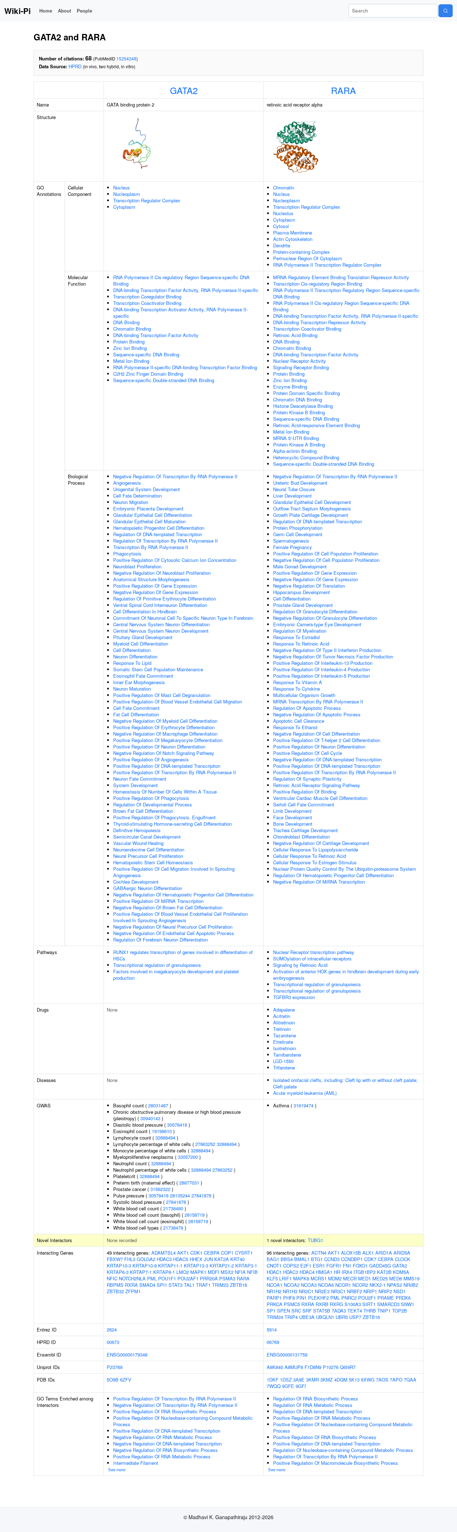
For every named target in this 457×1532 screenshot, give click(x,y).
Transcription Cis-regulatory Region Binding (317, 283)
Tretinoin (282, 1029)
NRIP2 (385, 1291)
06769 (273, 1342)
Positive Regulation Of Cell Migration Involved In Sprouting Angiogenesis (174, 872)
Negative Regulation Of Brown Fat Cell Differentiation (167, 907)
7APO (396, 1379)
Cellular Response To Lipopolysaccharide (315, 849)
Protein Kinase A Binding (299, 444)
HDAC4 (307, 1272)
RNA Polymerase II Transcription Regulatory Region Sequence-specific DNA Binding (346, 293)
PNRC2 (349, 1297)
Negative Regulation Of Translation (309, 585)
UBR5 (342, 1317)
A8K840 (275, 1367)
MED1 (364, 1278)
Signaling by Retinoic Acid (300, 965)
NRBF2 (354, 1291)
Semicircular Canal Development (147, 836)
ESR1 (319, 1265)
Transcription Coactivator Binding (147, 303)
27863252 (205, 1144)
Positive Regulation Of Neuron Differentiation (159, 746)
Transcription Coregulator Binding (147, 296)
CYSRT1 (244, 1252)
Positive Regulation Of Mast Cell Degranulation (161, 695)
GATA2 (184, 90)
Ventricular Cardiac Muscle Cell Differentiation (320, 798)
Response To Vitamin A (297, 682)
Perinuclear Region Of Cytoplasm (307, 258)
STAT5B (321, 1310)
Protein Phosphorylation (297, 527)
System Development (135, 785)
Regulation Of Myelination (299, 630)
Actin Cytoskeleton (292, 239)
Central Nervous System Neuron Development (161, 630)
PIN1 (301, 1297)
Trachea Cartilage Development (305, 830)
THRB (369, 1310)
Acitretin (281, 1016)
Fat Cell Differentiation (136, 714)
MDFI (213, 1272)
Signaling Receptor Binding (301, 367)
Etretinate (283, 1041)
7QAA (410, 1379)
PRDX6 (403, 1297)
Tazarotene (284, 1035)
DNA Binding (126, 322)
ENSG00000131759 (287, 1354)
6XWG (368, 1379)
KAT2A (221, 1259)
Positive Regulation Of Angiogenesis (151, 759)
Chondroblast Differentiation (301, 836)
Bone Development (292, 823)
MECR (350, 1278)
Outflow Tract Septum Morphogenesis (312, 508)
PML (152, 1278)
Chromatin (283, 187)
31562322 (160, 1189)
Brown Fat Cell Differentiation (143, 810)
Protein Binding (129, 341)
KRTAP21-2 (222, 1265)
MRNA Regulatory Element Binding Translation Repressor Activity (341, 277)
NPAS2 (394, 1284)
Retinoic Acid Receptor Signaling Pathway (316, 785)
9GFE (288, 1386)
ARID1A (383, 1252)
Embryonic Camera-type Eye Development (317, 624)
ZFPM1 (133, 1291)
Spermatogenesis (291, 540)
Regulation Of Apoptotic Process (307, 708)
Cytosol (281, 226)
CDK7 (370, 1259)
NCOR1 (343, 1284)
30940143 (150, 1118)
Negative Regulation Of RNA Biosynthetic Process (165, 1450)
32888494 (165, 1137)
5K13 (354, 1379)
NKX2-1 (378, 1284)
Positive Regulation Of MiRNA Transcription (158, 901)
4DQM (340, 1379)
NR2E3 (322, 1291)
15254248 (126, 58)
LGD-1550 (283, 1061)
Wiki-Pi (17, 11)
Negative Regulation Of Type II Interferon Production (327, 650)
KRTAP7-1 (141, 1272)
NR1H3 (290, 1291)
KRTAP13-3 (196, 1265)
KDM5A (401, 1272)
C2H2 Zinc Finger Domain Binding (148, 373)
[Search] (445, 10)
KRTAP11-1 (170, 1265)
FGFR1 (333, 1265)
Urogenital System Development (146, 489)
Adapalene (284, 1009)
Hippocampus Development (301, 592)
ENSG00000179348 (127, 1354)
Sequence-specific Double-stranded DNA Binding (163, 380)
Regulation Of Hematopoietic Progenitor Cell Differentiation (333, 875)
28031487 (158, 1105)
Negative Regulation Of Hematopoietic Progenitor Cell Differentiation (183, 894)
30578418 (177, 1124)
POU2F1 (367, 1297)
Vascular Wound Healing (138, 843)
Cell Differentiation (132, 650)
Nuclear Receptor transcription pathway (313, 952)
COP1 (227, 1252)
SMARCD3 (388, 1304)
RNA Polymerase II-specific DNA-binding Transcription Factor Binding (185, 367)
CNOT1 (274, 1265)
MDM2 (335, 1278)
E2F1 (305, 1265)
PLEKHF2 (318, 1297)
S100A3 (353, 1304)
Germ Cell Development (297, 534)
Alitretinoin (284, 1022)
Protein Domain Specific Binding (306, 393)
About (64, 10)
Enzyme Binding (290, 386)
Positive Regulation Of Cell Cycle (307, 753)
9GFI (301, 1386)
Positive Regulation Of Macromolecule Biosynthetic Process (335, 1462)
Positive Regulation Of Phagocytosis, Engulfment (164, 817)
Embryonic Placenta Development (148, 508)
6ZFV (125, 1379)
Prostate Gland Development (303, 605)
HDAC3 (164, 1259)
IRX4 (347, 1272)
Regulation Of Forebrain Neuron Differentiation (160, 939)
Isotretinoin (284, 1048)
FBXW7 (115, 1259)
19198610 (162, 1131)
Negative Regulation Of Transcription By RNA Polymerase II (175, 476)
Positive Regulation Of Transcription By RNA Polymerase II (174, 772)
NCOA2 (292, 1284)
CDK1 (196, 1252)
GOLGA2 (146, 1259)
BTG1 (317, 1259)
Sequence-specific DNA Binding (146, 354)
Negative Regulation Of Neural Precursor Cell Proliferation (172, 926)
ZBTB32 (115, 1291)
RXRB (322, 1304)
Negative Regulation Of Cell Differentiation (316, 733)
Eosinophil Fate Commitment (143, 675)
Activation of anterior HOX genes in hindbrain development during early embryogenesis (346, 974)
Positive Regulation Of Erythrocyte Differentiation (164, 727)
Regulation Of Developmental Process (152, 804)
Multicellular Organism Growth (304, 695)
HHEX (196, 1259)
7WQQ (274, 1386)
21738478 (173, 1227)
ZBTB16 (238, 1284)
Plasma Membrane (292, 232)
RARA (343, 90)
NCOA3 (309, 1284)
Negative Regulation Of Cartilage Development (321, 843)
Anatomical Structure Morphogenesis (151, 579)
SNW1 (407, 1304)
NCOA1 (274, 1284)
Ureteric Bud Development (300, 482)
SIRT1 (369, 1304)
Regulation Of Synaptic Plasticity (307, 778)
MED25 (380, 1278)
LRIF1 (285, 1278)
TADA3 (339, 1310)
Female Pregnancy (292, 547)
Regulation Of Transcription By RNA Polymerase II (165, 540)
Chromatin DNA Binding (297, 399)
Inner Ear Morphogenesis (139, 682)
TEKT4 (354, 1310)
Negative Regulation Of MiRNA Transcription (319, 881)
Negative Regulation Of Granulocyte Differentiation (325, 617)
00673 (113, 1342)
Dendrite (281, 245)
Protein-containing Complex (301, 251)
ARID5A (401, 1252)
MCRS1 (319, 1278)
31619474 (303, 1105)
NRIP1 (370, 1291)
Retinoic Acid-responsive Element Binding (316, 425)
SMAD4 (147, 1284)
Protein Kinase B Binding (299, 412)
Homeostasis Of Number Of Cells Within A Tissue (165, 791)
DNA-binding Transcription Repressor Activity (319, 322)
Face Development (292, 817)
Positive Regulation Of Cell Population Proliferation (325, 553)
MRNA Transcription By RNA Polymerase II (318, 701)
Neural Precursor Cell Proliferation (148, 856)
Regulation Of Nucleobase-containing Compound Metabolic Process (343, 1450)
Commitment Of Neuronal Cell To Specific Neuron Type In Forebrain (183, 617)
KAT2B (384, 1272)
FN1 (347, 1265)
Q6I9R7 (348, 1367)
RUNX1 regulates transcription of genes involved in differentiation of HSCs (183, 955)
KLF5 (272, 1278)
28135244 (180, 1195)
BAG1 (273, 1259)
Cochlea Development (136, 881)
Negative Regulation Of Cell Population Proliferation (326, 560)
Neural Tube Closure (294, 489)
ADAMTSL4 (163, 1252)
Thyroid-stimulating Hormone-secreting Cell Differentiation (172, 823)
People (84, 10)
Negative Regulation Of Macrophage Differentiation (165, 733)
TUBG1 (315, 1240)
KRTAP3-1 (246, 1265)
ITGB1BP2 (364, 1272)
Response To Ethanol (295, 727)
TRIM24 (275, 1317)
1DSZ (286, 1379)
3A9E (299, 1379)
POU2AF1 (188, 1278)
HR (337, 1272)
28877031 (189, 1182)
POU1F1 (167, 1278)
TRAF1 (203, 1284)
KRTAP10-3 (119, 1265)
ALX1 (368, 1252)
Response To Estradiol (296, 637)
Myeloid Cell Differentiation (140, 643)
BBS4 (287, 1259)
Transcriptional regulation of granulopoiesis (157, 965)
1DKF (272, 1379)
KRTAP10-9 (144, 1265)
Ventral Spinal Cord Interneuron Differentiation (160, 605)
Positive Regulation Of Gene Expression (155, 585)
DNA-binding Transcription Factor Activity (156, 335)
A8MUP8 (294, 1367)
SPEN (283, 1310)
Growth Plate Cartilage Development (310, 515)
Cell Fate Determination (137, 495)
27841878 (201, 1195)
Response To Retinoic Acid (301, 643)
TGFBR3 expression (294, 997)
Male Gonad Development (300, 566)
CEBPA (212, 1252)
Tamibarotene (287, 1054)
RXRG (336, 1304)
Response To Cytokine (296, 688)
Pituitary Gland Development (142, 637)
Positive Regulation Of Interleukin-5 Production (321, 675)
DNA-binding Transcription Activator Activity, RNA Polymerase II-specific (180, 312)
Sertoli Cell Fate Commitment (303, 804)
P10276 (330, 1367)
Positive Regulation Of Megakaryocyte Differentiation (167, 740)
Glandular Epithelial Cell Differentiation (152, 515)
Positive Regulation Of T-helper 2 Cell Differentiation (326, 740)
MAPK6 (301, 1278)
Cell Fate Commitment (136, 708)
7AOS (382, 1379)
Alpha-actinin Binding (295, 451)
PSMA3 (227, 1278)
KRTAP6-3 (118, 1272)
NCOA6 (326, 1284)
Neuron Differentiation (135, 656)
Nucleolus (283, 213)
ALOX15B (351, 1252)
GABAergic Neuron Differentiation (147, 888)
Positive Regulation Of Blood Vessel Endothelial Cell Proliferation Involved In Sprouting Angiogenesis (180, 917)
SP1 (271, 1310)
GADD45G (380, 1265)
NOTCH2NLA (132, 1278)
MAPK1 (198, 1272)
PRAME (385, 1297)
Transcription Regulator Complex (146, 200)
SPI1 (162, 1284)
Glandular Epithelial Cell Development (312, 502)
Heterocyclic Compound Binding (306, 457)
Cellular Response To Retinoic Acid (309, 856)
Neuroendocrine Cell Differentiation (148, 849)
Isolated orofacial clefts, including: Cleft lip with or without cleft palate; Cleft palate (345, 1083)
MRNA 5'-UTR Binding (296, 438)
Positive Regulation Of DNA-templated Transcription (166, 765)
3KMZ (326, 1379)
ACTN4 (318, 1252)
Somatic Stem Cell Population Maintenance (158, 669)
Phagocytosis (127, 553)
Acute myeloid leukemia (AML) (305, 1092)
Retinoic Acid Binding (295, 335)
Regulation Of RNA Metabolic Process (312, 1405)
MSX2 (227, 1272)
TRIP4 (291, 1317)
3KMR (312, 1379)
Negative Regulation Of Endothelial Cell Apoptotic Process (173, 933)
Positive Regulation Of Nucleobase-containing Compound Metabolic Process (183, 1421)
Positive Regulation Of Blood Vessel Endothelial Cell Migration (177, 701)
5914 (272, 1329)
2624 (112, 1329)
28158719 (195, 1214)
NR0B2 (410, 1284)
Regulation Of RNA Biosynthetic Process (315, 1398)
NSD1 (399, 1291)
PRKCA (274, 1304)
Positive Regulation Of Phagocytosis (151, 798)
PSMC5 (292, 1304)
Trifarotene (284, 1067)
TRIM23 (220, 1284)
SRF (307, 1310)
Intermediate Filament (135, 1462)
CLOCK (402, 1259)
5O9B (113, 1379)
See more (116, 1469)
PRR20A (209, 1278)
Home (45, 10)
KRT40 (237, 1259)
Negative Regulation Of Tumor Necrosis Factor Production (333, 656)
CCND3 (332, 1259)
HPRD (75, 66)
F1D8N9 (313, 1367)
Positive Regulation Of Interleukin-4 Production (321, 669)
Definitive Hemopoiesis (137, 830)
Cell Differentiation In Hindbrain (145, 611)
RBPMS (115, 1284)
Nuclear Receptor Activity (299, 360)
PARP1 (274, 1297)
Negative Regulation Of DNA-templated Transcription (327, 759)
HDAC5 (180, 1259)
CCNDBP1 (352, 1259)
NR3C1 (338, 1291)
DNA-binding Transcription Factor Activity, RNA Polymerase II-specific (185, 290)
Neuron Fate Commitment (139, 778)
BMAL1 (302, 1259)
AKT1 (183, 1252)
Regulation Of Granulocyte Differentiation (315, 611)
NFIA (240, 1272)
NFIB (252, 1272)
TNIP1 (384, 1310)
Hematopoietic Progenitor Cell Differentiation (158, 527)
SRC (296, 1310)
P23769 (114, 1367)
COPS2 (291, 1265)
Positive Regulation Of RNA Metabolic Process (162, 1456)
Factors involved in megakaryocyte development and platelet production (176, 974)
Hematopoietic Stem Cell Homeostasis (153, 862)
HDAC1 (274, 1272)
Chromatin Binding (132, 328)
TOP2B (399, 1310)
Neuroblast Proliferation (137, 566)
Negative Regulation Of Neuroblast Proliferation (162, 572)
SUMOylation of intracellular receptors (312, 958)
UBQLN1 (325, 1317)
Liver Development (292, 495)
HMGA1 (324, 1272)
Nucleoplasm (126, 194)
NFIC (112, 1278)
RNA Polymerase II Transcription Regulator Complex (327, 264)
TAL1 (189, 1284)
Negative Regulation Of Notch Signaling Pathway (163, 753)
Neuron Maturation (132, 688)
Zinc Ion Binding (130, 348)
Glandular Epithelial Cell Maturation (149, 521)
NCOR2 (360, 1284)
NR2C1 (306, 1291)
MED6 (395, 1278)
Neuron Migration (130, 502)
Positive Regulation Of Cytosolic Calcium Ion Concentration (174, 560)
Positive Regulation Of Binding (304, 791)
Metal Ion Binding (131, 360)
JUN (208, 1259)
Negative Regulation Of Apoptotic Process (317, 714)
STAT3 (175, 1284)
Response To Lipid (132, 662)
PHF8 (289, 1297)
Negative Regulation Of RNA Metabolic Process (162, 1437)
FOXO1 (360, 1265)
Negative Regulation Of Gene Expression (155, 592)
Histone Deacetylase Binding (303, 405)
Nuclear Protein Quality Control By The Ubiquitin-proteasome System (344, 868)
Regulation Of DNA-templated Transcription (157, 534)
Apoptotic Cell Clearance (298, 720)
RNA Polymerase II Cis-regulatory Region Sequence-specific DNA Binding (181, 280)
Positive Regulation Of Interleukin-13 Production (322, 662)
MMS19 (411, 1278)
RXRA (131, 1284)
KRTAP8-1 (164, 1272)
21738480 (173, 1208)
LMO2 (182, 1272)
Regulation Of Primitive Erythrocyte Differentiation (164, 598)
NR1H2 (274, 1291)
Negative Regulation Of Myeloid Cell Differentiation (165, 720)
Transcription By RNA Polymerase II (150, 547)
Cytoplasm (124, 206)
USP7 (355, 1317)
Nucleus (121, 187)
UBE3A (307, 1317)
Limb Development (292, 810)
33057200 (188, 1156)
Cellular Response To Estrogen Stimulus (315, 862)
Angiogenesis (127, 482)
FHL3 (129, 1259)
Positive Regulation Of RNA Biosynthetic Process (164, 1411)
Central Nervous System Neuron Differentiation (161, 624)
